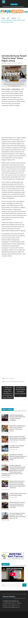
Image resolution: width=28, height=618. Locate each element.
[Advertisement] (14, 39)
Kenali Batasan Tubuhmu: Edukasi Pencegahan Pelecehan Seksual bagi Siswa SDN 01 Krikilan (17, 457)
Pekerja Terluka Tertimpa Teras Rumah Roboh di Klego (17, 494)
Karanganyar (12, 378)
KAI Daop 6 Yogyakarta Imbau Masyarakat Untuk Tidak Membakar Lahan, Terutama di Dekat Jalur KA (17, 515)
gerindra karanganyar (13, 381)
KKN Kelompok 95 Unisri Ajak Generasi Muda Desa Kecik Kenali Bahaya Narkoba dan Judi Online (17, 505)
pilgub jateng (21, 381)
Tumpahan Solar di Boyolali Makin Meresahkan (16, 446)
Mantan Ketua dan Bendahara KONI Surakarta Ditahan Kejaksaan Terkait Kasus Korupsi (17, 428)
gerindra (6, 381)
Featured (6, 378)
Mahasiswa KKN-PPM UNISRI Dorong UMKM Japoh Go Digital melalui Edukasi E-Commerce (17, 438)
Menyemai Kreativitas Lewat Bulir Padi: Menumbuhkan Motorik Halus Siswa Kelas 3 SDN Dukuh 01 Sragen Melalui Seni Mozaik (17, 484)
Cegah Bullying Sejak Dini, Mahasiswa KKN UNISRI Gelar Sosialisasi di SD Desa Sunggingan (17, 417)
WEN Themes (19, 616)
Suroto (21, 63)
